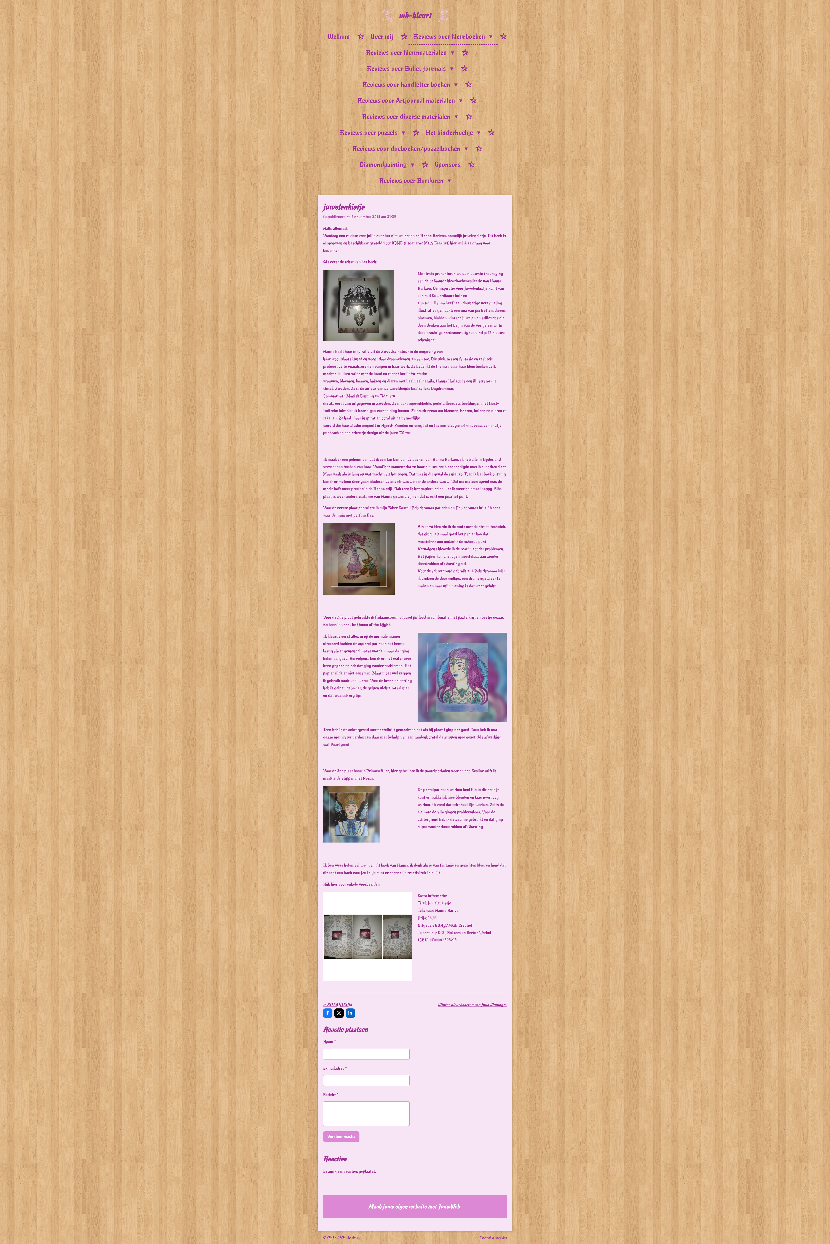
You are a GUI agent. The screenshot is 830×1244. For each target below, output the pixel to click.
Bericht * (330, 1094)
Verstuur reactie (341, 1136)
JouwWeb (449, 1206)
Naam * (329, 1041)
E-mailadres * (335, 1068)
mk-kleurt (415, 15)
